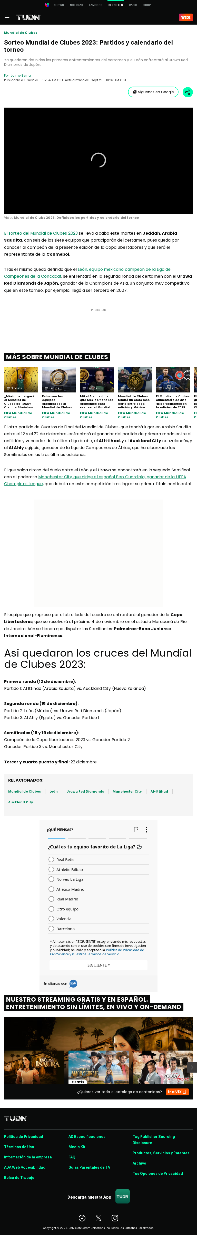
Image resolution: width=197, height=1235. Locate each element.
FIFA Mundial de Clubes (18, 415)
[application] (98, 161)
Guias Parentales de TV (89, 1167)
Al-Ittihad (159, 791)
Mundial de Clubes (20, 33)
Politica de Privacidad (23, 1137)
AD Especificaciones (86, 1137)
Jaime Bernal (21, 75)
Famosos (95, 5)
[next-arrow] (192, 1067)
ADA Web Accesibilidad (24, 1167)
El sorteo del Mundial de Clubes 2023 (41, 233)
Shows (59, 5)
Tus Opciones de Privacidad (158, 1173)
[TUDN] (28, 17)
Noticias (76, 5)
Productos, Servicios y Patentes (161, 1153)
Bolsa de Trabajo (19, 1178)
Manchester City (127, 791)
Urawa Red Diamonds (85, 791)
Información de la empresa (28, 1157)
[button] (98, 160)
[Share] (188, 92)
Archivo (139, 1163)
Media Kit (76, 1147)
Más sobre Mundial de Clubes (57, 357)
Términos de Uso (19, 1147)
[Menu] (7, 17)
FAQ (71, 1157)
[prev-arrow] (1, 1067)
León (54, 791)
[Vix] (186, 17)
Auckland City (20, 802)
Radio (133, 5)
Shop (147, 5)
